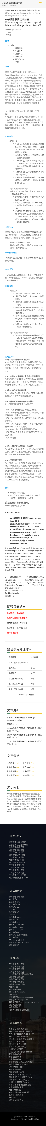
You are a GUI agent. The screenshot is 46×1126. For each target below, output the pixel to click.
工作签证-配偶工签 (16, 867)
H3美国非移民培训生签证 (25, 567)
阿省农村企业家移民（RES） (20, 1074)
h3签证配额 (9, 567)
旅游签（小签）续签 (17, 984)
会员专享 (10, 763)
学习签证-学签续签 (16, 857)
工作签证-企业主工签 (17, 875)
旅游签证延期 (22, 628)
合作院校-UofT (14, 909)
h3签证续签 (36, 564)
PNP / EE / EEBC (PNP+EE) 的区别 (21, 1034)
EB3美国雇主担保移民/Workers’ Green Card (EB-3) (25, 520)
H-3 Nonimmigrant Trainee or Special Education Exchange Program (24, 549)
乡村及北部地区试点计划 (19, 1092)
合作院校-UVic (14, 907)
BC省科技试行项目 (16, 1049)
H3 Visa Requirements (19, 562)
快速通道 (10, 612)
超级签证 (12, 673)
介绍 (12, 45)
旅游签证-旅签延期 (16, 977)
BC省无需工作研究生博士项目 (21, 1051)
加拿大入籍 (13, 987)
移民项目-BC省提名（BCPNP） (21, 1031)
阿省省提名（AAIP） (17, 1072)
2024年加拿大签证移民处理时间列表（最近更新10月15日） (24, 736)
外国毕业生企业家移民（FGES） (21, 1079)
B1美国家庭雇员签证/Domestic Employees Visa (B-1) (22, 542)
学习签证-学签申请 (16, 852)
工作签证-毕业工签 (16, 870)
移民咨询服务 (12, 633)
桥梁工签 (10, 628)
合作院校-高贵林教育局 (18, 935)
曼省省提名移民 (15, 1059)
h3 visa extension (24, 556)
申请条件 (18, 51)
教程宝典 (26, 767)
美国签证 (14, 10)
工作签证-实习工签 (16, 872)
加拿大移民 (11, 771)
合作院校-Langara (16, 930)
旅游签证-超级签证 (16, 850)
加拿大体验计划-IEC (17, 860)
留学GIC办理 (14, 945)
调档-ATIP (12, 994)
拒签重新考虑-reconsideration (21, 997)
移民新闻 (26, 771)
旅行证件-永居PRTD (17, 862)
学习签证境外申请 (16, 678)
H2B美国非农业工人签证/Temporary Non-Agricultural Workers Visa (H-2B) (34, 581)
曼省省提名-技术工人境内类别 (21, 1062)
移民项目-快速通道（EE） (19, 1029)
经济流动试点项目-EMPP (18, 877)
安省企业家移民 (15, 1069)
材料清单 (18, 56)
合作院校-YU (14, 919)
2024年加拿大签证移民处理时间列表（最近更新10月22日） (24, 729)
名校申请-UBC (14, 899)
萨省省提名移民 (15, 1054)
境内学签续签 (12, 623)
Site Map (35, 1119)
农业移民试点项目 (16, 1087)
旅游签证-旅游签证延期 (18, 844)
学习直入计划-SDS (16, 940)
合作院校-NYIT (14, 932)
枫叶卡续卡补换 (15, 989)
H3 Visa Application (31, 553)
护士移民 (12, 1097)
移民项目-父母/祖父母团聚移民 (21, 1039)
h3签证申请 (26, 564)
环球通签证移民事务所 (12, 3)
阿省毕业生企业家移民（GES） (21, 1077)
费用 (17, 62)
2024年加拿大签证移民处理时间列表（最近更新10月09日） (24, 743)
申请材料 (18, 48)
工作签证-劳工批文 (16, 865)
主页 (7, 10)
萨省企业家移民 (15, 1057)
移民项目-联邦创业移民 (18, 1044)
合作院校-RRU (14, 922)
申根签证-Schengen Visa (18, 999)
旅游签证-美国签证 (16, 847)
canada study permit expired (17, 548)
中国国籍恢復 (14, 1007)
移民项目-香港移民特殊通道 (20, 1084)
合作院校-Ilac (14, 937)
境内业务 (26, 763)
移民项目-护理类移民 (17, 1046)
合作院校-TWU (14, 904)
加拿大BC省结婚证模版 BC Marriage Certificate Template (21, 719)
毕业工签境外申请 (16, 689)
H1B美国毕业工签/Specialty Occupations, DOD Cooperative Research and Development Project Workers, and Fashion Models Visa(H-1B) (27, 533)
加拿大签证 (11, 775)
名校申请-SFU (14, 902)
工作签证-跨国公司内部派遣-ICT (21, 974)
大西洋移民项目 (15, 1090)
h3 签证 (32, 562)
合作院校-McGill (15, 917)
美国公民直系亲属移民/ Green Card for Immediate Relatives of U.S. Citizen (26, 525)
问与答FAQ (19, 59)
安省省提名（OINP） (17, 1067)
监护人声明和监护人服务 (19, 942)
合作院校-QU (14, 914)
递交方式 (18, 53)
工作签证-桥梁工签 (16, 966)
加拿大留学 (11, 767)
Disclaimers (15, 1119)
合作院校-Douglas (16, 927)
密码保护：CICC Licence (16, 724)
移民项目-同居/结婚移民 (18, 1036)
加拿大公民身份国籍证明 (17, 618)
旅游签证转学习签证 (17, 855)
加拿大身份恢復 (15, 1004)
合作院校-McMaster (16, 924)
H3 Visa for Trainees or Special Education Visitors (22, 558)
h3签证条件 (16, 564)
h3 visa (19, 553)
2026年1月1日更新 (18, 694)
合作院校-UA (14, 912)
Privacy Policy (26, 1119)
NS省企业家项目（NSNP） (19, 1082)
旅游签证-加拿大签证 (17, 842)
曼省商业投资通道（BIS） (19, 1064)
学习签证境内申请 (16, 684)
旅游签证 (12, 668)
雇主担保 (20, 612)
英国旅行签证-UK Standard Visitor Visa (24, 1002)
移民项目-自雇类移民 (17, 1041)
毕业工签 (23, 623)
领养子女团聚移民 (16, 1100)
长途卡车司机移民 (16, 1095)
